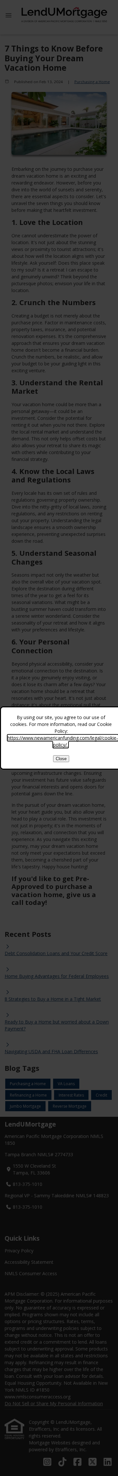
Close (61, 758)
